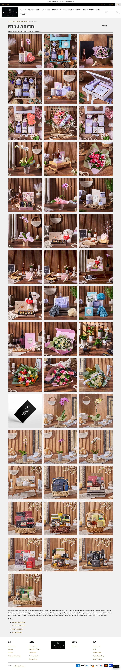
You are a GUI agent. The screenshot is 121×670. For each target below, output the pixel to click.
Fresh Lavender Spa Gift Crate (25, 87)
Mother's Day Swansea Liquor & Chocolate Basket (96, 231)
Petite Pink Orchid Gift (60, 447)
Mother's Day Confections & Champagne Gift (25, 51)
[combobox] (111, 12)
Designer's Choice (60, 123)
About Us (74, 646)
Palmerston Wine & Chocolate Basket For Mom (60, 267)
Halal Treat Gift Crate (96, 482)
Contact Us (96, 646)
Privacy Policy (33, 659)
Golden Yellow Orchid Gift (96, 411)
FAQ (94, 649)
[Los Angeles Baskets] (10, 12)
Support (116, 666)
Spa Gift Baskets (17, 632)
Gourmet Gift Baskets (18, 622)
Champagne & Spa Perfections (60, 51)
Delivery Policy (33, 646)
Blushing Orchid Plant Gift (60, 411)
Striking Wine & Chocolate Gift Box (96, 123)
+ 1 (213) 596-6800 (5, 4)
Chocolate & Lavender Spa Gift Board (60, 87)
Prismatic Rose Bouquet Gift (25, 375)
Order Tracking (97, 659)
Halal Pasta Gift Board (60, 554)
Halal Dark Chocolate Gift (60, 482)
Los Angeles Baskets (18, 666)
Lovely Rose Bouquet (60, 375)
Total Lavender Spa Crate (60, 303)
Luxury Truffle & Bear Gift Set (60, 231)
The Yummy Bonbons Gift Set (25, 303)
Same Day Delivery (98, 656)
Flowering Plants (96, 339)
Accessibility (32, 652)
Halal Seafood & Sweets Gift (25, 554)
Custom (10, 652)
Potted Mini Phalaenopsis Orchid (60, 195)
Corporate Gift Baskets (14, 656)
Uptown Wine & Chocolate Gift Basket (25, 339)
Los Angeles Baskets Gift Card (25, 411)
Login (112, 4)
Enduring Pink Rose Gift (96, 159)
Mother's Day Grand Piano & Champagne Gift (25, 267)
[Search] (116, 12)
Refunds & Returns (34, 649)
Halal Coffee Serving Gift (25, 590)
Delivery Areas (97, 652)
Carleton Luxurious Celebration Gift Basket (60, 159)
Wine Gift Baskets (17, 629)
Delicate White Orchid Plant (96, 447)
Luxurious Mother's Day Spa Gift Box (25, 123)
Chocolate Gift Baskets (19, 626)
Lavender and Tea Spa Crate (96, 195)
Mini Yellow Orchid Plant (25, 447)
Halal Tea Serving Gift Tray (25, 482)
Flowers (10, 649)
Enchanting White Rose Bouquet (96, 375)
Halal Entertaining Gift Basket (96, 518)
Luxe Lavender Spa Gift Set (96, 87)
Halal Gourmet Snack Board (96, 554)
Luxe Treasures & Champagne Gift (25, 195)
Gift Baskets (11, 646)
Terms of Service (34, 656)
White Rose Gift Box (60, 339)
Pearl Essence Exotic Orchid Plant (25, 159)
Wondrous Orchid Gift (25, 231)
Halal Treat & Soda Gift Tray (25, 518)
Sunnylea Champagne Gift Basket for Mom (96, 267)
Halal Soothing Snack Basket (60, 518)
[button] (23, 9)
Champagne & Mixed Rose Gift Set (96, 51)
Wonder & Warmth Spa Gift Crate (96, 303)
